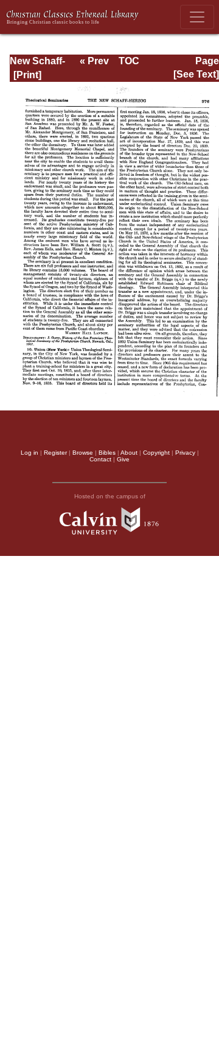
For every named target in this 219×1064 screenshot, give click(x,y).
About (128, 452)
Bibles (107, 452)
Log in (29, 452)
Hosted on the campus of (109, 496)
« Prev (94, 61)
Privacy (185, 452)
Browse (82, 452)
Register (55, 452)
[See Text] (196, 74)
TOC (129, 61)
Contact (100, 459)
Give (123, 459)
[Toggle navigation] (197, 17)
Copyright (156, 452)
